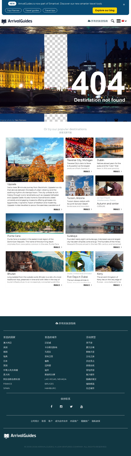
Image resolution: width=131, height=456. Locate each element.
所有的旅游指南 (99, 20)
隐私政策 (96, 421)
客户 (50, 421)
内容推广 (74, 421)
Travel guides (32, 10)
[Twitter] (70, 407)
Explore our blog (104, 10)
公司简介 (35, 421)
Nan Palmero (20, 120)
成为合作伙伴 (61, 421)
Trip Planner (13, 10)
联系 (44, 421)
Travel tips (50, 10)
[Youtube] (80, 407)
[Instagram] (60, 407)
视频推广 (85, 421)
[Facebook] (50, 407)
